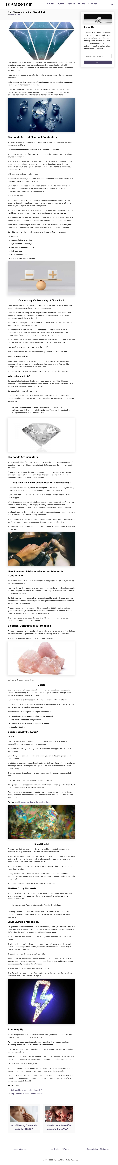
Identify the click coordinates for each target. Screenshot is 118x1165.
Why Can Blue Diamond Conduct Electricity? (28, 1094)
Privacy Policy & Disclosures (98, 1149)
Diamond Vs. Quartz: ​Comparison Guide (34, 802)
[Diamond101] (19, 4)
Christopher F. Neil (15, 14)
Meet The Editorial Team (59, 1149)
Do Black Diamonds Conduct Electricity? (26, 1090)
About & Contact (20, 1149)
